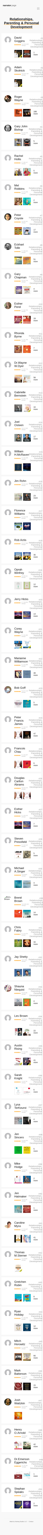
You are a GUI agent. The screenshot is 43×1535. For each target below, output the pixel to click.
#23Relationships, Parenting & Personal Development (35, 692)
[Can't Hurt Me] (18, 57)
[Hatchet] (27, 234)
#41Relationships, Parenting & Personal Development (35, 1227)
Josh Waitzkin (19, 1401)
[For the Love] (27, 1212)
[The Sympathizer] (27, 767)
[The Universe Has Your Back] (18, 411)
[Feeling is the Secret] (27, 1360)
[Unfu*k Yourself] (18, 145)
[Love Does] (27, 707)
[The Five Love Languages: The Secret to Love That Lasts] (18, 293)
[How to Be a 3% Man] (18, 648)
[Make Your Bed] (18, 470)
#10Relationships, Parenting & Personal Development (35, 308)
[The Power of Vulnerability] (18, 917)
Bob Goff (20, 687)
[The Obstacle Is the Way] (18, 1330)
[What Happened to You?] (18, 589)
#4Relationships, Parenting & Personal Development (35, 131)
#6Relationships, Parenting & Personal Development (35, 190)
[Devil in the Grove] (27, 738)
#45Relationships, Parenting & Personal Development (35, 1345)
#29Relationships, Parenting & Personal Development (35, 873)
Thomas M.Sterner (20, 1254)
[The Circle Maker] (18, 1390)
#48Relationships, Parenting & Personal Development (35, 1434)
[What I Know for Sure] (27, 589)
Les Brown (21, 1015)
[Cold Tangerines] (27, 1005)
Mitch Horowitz (19, 1342)
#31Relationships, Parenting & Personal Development (35, 932)
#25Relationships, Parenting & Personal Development (35, 753)
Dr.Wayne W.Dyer (20, 364)
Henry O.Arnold (19, 1431)
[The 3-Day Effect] (18, 530)
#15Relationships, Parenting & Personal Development (36, 456)
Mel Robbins (19, 187)
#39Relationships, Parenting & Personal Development (35, 1168)
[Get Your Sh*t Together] (18, 1094)
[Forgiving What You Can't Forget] (27, 1124)
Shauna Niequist (19, 988)
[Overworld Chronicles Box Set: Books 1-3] (27, 1065)
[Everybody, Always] (18, 707)
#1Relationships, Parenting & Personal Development (36, 42)
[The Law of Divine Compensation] (27, 677)
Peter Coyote (18, 216)
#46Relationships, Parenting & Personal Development (35, 1375)
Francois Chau (19, 750)
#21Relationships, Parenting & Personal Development (35, 633)
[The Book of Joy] (18, 738)
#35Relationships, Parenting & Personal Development (35, 1050)
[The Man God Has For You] (18, 1508)
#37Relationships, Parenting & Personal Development (35, 1109)
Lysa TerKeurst (20, 1106)
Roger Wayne (18, 98)
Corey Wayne (18, 630)
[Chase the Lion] (27, 1390)
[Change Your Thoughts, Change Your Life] (18, 382)
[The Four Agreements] (18, 234)
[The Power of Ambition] (18, 500)
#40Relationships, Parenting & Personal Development (35, 1198)
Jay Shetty (21, 956)
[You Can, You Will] (27, 441)
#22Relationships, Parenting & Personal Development (35, 663)
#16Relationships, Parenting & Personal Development (35, 485)
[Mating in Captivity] (27, 323)
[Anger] (27, 293)
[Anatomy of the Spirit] (18, 1242)
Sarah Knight (18, 1076)
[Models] (18, 1065)
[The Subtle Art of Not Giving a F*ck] (18, 116)
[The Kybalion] (18, 1360)
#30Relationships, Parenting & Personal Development (36, 902)
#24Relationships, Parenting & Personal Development (35, 722)
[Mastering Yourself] (27, 645)
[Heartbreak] (27, 526)
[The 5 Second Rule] (18, 205)
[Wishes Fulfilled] (27, 382)
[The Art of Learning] (18, 1416)
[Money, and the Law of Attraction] (27, 618)
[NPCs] (27, 116)
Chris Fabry (18, 929)
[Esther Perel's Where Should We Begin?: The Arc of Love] (18, 323)
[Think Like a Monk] (18, 976)
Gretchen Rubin (20, 1283)
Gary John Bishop (20, 128)
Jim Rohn (20, 480)
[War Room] (27, 946)
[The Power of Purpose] (18, 1035)
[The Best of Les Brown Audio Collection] (27, 1035)
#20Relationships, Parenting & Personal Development (35, 604)
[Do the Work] (27, 858)
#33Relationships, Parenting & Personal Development (35, 991)
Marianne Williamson (21, 660)
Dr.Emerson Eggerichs (21, 1460)
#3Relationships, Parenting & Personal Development (36, 101)
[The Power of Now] (18, 264)
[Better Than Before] (27, 1301)
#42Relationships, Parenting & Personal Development (35, 1257)
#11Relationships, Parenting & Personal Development (35, 338)
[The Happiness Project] (18, 1301)
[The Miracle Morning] (18, 559)
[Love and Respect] (18, 1478)
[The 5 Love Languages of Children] (18, 946)
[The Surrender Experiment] (18, 887)
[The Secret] (18, 352)
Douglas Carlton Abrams (19, 781)
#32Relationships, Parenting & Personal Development (35, 961)
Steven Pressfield (20, 840)
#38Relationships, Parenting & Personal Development (35, 1138)
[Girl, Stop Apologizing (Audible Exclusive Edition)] (27, 175)
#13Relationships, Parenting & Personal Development (35, 397)
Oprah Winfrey (19, 571)
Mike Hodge (18, 1165)
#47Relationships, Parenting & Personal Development (35, 1404)
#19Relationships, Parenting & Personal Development (35, 574)
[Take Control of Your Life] (27, 205)
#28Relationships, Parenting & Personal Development (35, 843)
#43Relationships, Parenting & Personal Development (35, 1286)
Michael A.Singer (19, 869)
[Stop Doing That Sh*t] (27, 145)
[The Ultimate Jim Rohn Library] (27, 500)
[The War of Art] (18, 858)
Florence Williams (19, 512)
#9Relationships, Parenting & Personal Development (35, 279)
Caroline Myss (19, 1224)
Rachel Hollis (18, 157)
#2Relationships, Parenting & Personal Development (36, 72)
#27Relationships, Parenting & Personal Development (35, 813)
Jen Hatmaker (20, 1195)
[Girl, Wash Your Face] (18, 175)
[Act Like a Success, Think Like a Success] (27, 1183)
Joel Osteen (18, 423)
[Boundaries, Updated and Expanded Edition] (18, 1449)
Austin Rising (18, 1047)
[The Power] (27, 352)
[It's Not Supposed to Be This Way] (18, 1124)
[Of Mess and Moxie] (18, 1212)
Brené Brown (18, 899)
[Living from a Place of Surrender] (27, 887)
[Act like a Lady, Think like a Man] (18, 1183)
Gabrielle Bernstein (20, 394)
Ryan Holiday (19, 1313)
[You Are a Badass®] (27, 1153)
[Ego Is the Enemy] (27, 1330)
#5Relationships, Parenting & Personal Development (35, 160)
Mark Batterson (20, 1372)
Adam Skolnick (19, 69)
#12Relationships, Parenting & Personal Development (35, 367)
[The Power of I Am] (18, 441)
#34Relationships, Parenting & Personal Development (35, 1020)
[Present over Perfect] (18, 1005)
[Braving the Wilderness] (27, 917)
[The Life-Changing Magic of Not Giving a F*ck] (27, 1094)
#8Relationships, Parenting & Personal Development (35, 249)
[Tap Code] (27, 1449)
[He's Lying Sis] (27, 1508)
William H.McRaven (21, 453)
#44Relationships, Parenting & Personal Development (35, 1316)
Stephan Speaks (19, 1490)
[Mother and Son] (27, 1478)
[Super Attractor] (27, 411)
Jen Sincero (19, 1135)
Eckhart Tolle (19, 246)
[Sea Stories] (27, 467)
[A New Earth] (27, 264)
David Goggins (19, 39)
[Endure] (27, 57)
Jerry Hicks (21, 599)
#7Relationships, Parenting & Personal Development (35, 219)
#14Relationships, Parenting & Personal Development (35, 426)
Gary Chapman (20, 275)
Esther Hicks (18, 810)
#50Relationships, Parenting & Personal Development (35, 1493)
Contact (31, 1521)
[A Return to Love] (18, 677)
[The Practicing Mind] (18, 1268)
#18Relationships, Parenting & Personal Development (35, 544)
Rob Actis (20, 540)
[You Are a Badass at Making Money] (18, 1153)
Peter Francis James (19, 720)
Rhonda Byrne (19, 335)
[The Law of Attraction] (18, 618)
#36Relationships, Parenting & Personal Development (35, 1079)
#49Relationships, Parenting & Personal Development (36, 1464)
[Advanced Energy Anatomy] (27, 1242)
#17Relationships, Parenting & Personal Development (35, 515)
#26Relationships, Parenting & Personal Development (35, 782)
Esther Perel (18, 305)
